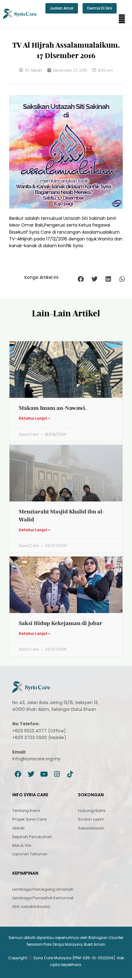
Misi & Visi (21, 845)
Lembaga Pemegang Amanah (42, 889)
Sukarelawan (91, 828)
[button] (121, 19)
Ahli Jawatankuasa (31, 906)
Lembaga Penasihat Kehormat (42, 898)
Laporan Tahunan (29, 854)
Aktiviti (18, 828)
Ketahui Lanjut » (34, 418)
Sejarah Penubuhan (32, 837)
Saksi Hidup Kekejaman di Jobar (60, 623)
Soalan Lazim (91, 819)
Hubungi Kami (92, 811)
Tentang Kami (26, 811)
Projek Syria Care (29, 819)
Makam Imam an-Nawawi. (53, 408)
